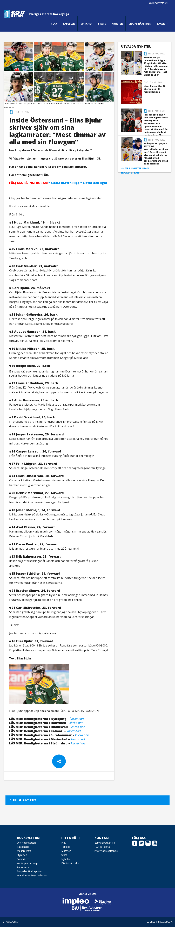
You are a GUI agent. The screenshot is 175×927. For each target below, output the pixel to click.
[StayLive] (102, 901)
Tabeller (69, 23)
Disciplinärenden (140, 23)
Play (54, 23)
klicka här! (78, 727)
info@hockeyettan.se (106, 850)
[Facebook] (134, 843)
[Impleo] (76, 901)
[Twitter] (141, 843)
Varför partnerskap (27, 863)
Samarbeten (23, 859)
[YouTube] (154, 843)
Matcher (86, 23)
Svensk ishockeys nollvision (32, 875)
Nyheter (117, 23)
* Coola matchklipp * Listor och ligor (58, 183)
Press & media (165, 921)
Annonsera (23, 867)
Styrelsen (22, 855)
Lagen (161, 23)
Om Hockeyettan (26, 842)
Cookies (150, 921)
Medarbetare (24, 850)
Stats (102, 23)
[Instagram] (148, 843)
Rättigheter (23, 846)
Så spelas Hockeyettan (29, 871)
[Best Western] (87, 908)
